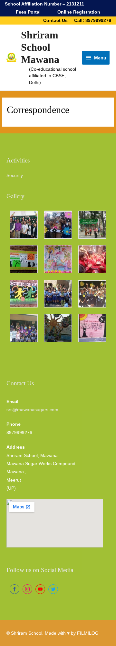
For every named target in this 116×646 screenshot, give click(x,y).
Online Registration (78, 12)
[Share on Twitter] (53, 589)
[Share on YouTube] (40, 589)
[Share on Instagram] (27, 589)
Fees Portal (28, 12)
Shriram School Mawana (40, 47)
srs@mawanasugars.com (32, 409)
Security (14, 175)
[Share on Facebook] (14, 589)
